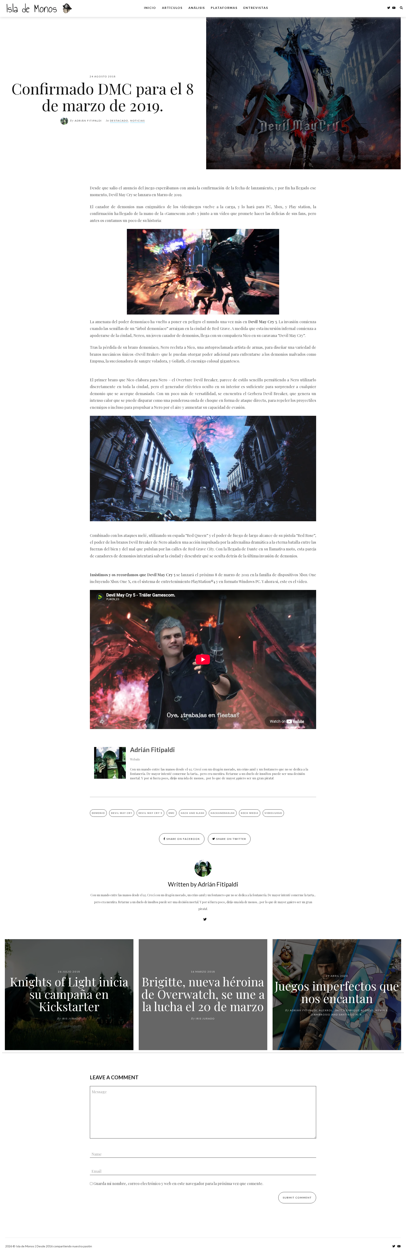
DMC (172, 813)
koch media (249, 813)
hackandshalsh (223, 813)
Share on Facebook (183, 838)
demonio (98, 813)
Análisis (196, 8)
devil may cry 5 (150, 813)
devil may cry (121, 813)
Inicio (150, 8)
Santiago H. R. (351, 1014)
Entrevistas (255, 8)
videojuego (273, 813)
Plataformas (224, 8)
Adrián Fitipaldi (88, 120)
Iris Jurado (71, 1018)
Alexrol (326, 1010)
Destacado (119, 120)
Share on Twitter (230, 838)
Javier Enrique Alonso (354, 1010)
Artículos (172, 8)
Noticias (137, 120)
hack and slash (192, 813)
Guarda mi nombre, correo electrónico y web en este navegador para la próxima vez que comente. (178, 1183)
